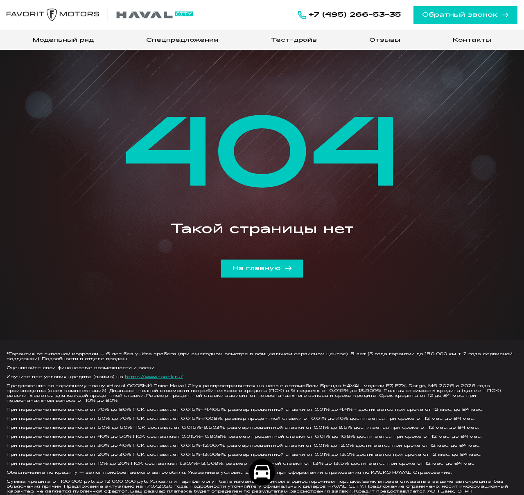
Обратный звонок (460, 15)
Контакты (472, 40)
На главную (257, 268)
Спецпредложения (182, 40)
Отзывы (384, 40)
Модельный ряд (63, 40)
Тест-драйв (294, 40)
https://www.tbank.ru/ (154, 377)
